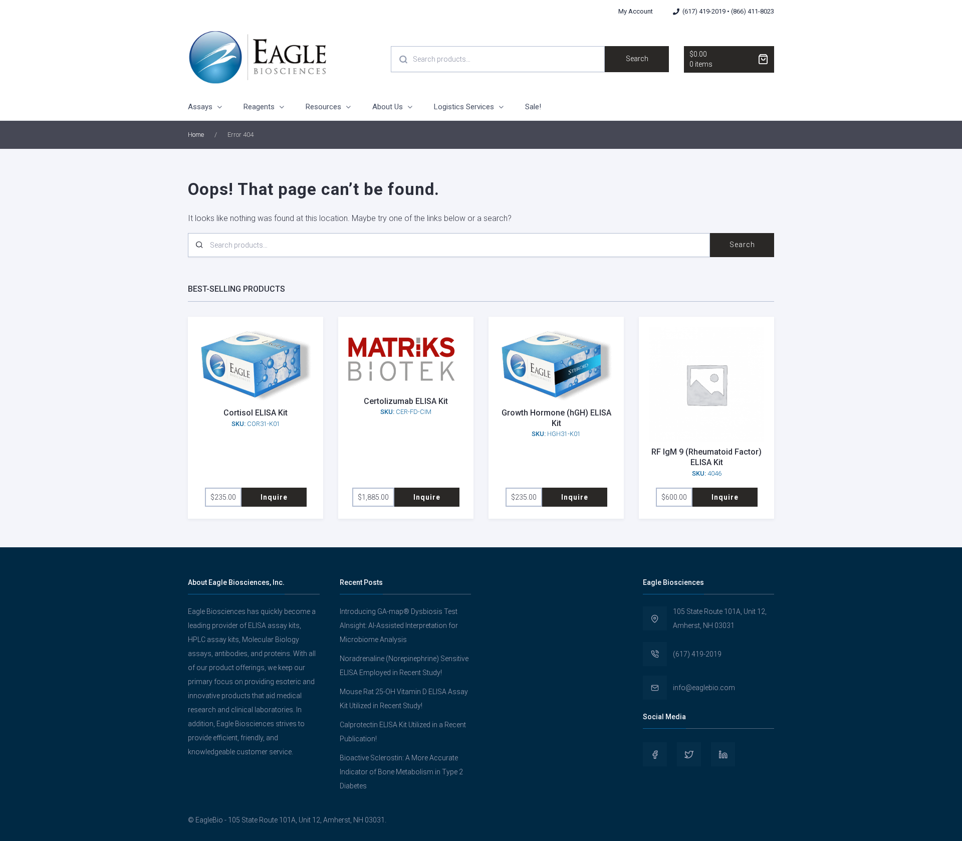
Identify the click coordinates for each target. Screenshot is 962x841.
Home (196, 134)
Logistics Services (464, 106)
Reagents (259, 106)
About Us (387, 106)
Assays (200, 106)
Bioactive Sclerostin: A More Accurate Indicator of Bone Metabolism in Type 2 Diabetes (401, 772)
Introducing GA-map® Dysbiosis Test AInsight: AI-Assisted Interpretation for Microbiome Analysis (399, 625)
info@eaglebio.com (704, 688)
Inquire (274, 497)
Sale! (533, 106)
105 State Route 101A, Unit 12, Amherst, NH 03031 (720, 618)
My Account (635, 11)
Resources (323, 106)
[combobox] (498, 59)
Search (637, 59)
